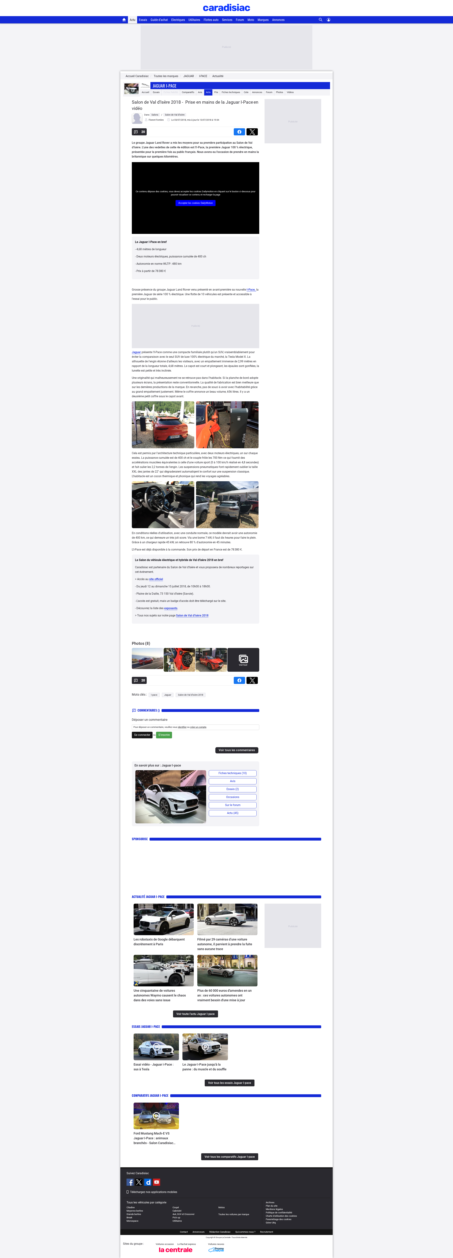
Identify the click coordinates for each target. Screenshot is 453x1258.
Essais (143, 20)
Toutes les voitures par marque (233, 1214)
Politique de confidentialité (279, 1212)
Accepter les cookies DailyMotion (195, 203)
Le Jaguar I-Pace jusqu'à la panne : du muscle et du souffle (204, 1067)
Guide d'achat (159, 20)
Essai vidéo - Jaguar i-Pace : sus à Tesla (154, 1067)
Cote (246, 92)
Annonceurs (199, 1232)
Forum (240, 20)
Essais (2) (232, 789)
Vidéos (290, 92)
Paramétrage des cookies (278, 1219)
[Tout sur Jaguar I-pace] (131, 93)
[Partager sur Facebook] (240, 130)
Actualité (217, 76)
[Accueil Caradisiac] (124, 19)
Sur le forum (232, 805)
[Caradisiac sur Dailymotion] (148, 1183)
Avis (200, 92)
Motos (221, 1207)
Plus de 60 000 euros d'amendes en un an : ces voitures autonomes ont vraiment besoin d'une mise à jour (224, 995)
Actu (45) (233, 813)
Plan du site (271, 1205)
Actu (132, 20)
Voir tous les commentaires (237, 750)
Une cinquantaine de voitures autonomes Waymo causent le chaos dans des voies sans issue (160, 995)
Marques (263, 20)
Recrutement (266, 1232)
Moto (251, 20)
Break (129, 1217)
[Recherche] (321, 19)
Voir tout (243, 665)
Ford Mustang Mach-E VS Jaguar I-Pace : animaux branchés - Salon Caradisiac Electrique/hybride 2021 (153, 1138)
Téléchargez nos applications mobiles (153, 1192)
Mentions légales (274, 1209)
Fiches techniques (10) (233, 773)
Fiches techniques (231, 92)
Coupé (176, 1207)
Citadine (131, 1207)
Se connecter (142, 735)
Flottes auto (211, 20)
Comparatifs (188, 92)
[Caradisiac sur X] (139, 1183)
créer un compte (198, 727)
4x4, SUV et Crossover (183, 1214)
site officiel (156, 579)
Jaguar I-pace (164, 85)
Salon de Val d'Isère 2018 (192, 615)
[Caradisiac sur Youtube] (156, 1183)
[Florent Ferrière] (137, 123)
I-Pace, (251, 289)
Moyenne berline (135, 1210)
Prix (216, 92)
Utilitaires (194, 20)
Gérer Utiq (271, 1222)
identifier (182, 727)
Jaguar (136, 352)
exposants (170, 608)
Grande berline (134, 1214)
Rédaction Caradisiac (220, 1232)
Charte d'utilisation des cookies (281, 1216)
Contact (184, 1232)
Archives (270, 1202)
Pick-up (176, 1217)
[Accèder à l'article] (164, 919)
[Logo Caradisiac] (226, 14)
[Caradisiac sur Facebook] (130, 1183)
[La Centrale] (176, 1253)
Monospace (132, 1221)
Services (227, 20)
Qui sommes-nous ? (245, 1232)
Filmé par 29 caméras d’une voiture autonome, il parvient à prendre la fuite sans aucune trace (224, 944)
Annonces (278, 20)
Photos (279, 92)
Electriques (178, 20)
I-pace (154, 694)
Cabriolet (177, 1210)
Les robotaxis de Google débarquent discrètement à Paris (159, 941)
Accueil (145, 92)
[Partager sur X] (252, 130)
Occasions (232, 797)
